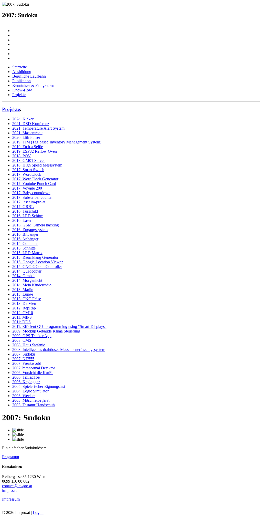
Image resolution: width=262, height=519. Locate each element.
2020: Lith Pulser (26, 137)
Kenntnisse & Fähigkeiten (33, 85)
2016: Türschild (25, 211)
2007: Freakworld (26, 363)
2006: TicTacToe (26, 377)
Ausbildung (21, 71)
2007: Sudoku (23, 354)
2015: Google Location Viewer (37, 262)
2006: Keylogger (26, 382)
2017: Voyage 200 (27, 188)
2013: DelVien (24, 303)
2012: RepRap (24, 308)
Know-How (22, 90)
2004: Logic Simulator (30, 391)
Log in (38, 512)
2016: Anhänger (25, 239)
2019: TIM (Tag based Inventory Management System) (56, 142)
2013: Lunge (22, 294)
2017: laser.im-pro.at (28, 202)
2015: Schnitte (24, 248)
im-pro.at (9, 490)
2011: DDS (21, 322)
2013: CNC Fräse (26, 299)
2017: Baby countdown (31, 193)
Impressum (11, 499)
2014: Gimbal (23, 276)
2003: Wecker (23, 395)
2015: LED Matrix (27, 253)
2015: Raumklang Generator (35, 257)
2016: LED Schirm (27, 216)
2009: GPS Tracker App (31, 336)
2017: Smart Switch (28, 170)
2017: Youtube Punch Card (34, 183)
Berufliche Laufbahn (29, 76)
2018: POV (21, 156)
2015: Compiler (25, 243)
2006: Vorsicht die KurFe (32, 372)
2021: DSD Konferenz (30, 123)
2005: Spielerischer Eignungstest (38, 386)
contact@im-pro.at (17, 486)
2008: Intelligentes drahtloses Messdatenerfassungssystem (58, 349)
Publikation (21, 81)
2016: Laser (21, 220)
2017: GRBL (23, 206)
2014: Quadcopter (26, 271)
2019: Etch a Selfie (27, 146)
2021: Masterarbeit (27, 133)
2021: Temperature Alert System (38, 128)
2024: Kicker (23, 119)
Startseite (19, 67)
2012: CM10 (22, 312)
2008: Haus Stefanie (28, 345)
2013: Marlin (22, 289)
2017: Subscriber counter (32, 197)
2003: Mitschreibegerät (30, 400)
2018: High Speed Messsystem (37, 165)
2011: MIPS (22, 317)
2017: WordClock (26, 174)
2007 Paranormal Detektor (33, 368)
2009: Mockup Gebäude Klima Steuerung (46, 331)
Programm (10, 456)
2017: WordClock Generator (35, 179)
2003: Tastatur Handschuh (33, 405)
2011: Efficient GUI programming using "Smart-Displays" (59, 326)
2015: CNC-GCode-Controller (37, 266)
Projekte (19, 94)
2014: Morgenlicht (27, 280)
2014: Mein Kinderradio (31, 285)
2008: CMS (21, 340)
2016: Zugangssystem (30, 229)
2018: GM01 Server (28, 160)
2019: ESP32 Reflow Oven (34, 151)
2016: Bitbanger (25, 234)
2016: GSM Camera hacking (35, 225)
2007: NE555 (23, 359)
